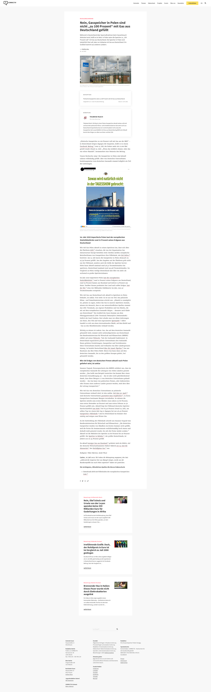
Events (166, 3)
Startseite (136, 3)
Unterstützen (192, 3)
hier (140, 643)
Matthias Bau (85, 49)
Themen (143, 3)
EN (201, 3)
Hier (94, 659)
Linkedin (95, 671)
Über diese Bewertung (95, 119)
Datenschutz (124, 663)
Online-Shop (69, 674)
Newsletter (181, 3)
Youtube (95, 673)
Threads (95, 676)
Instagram (96, 669)
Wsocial (95, 678)
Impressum (124, 661)
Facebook (95, 674)
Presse (122, 659)
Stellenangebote (109, 653)
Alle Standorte (69, 680)
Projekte (159, 3)
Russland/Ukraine (86, 19)
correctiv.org (10, 3)
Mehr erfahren (70, 686)
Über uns (172, 3)
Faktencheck (151, 3)
